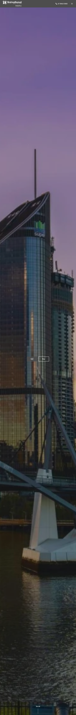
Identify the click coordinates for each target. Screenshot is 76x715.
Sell (32, 359)
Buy (43, 359)
